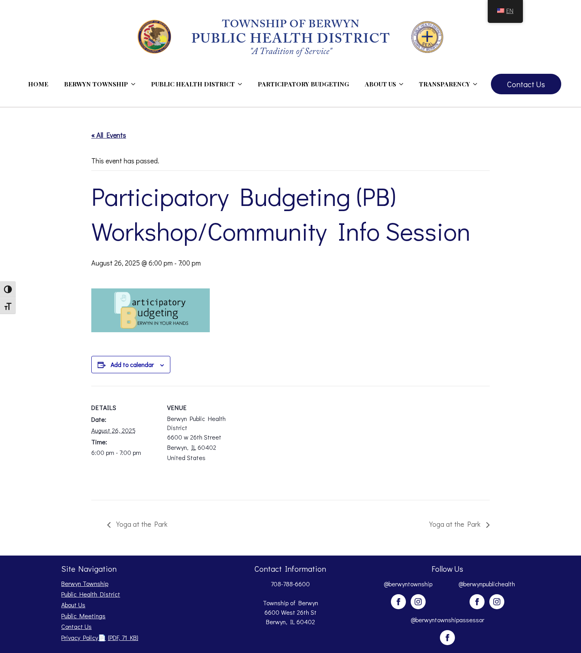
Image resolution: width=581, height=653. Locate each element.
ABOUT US (380, 84)
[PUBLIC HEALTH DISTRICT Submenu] (242, 84)
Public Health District (90, 594)
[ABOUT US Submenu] (403, 84)
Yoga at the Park (141, 524)
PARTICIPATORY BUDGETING (303, 84)
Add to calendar (132, 364)
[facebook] (398, 601)
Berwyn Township (84, 583)
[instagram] (418, 601)
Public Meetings (83, 616)
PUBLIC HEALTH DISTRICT (193, 84)
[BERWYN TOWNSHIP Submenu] (135, 84)
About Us (73, 605)
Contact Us (76, 626)
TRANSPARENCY (444, 84)
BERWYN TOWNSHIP (96, 84)
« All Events (108, 135)
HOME (38, 84)
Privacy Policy (99, 637)
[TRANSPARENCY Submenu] (477, 84)
